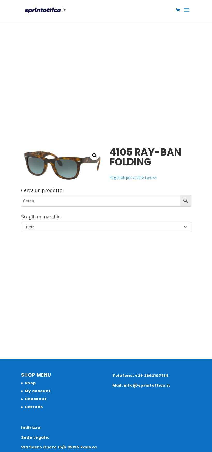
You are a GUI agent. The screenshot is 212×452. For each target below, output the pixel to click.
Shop (30, 382)
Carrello (34, 406)
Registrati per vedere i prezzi (133, 177)
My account (38, 390)
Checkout (36, 398)
